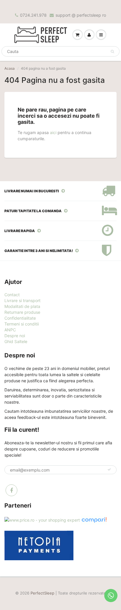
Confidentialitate (20, 318)
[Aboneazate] (109, 469)
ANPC (10, 329)
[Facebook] (11, 490)
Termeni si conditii (21, 323)
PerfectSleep (42, 593)
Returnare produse (22, 312)
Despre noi (14, 335)
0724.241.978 (33, 15)
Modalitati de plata (22, 306)
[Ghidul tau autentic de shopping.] (94, 519)
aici (53, 132)
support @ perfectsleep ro (81, 15)
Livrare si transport (22, 300)
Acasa (9, 68)
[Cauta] (112, 51)
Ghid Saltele (15, 341)
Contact (12, 294)
